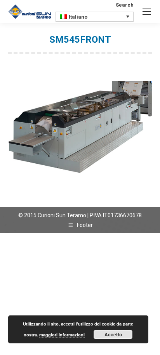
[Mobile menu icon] (146, 11)
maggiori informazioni (62, 335)
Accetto (113, 334)
